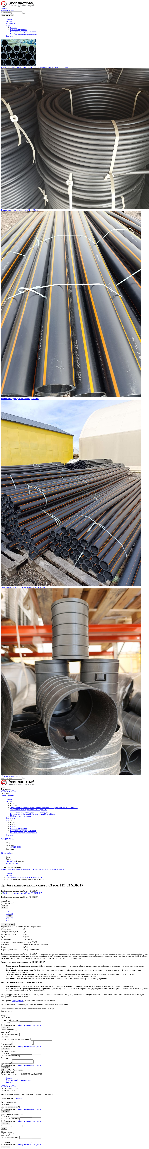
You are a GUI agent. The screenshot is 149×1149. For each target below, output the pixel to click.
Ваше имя (5, 1018)
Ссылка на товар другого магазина (15, 1039)
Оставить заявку (8, 924)
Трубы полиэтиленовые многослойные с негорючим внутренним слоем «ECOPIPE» (34, 67)
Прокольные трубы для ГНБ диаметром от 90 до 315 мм (23, 587)
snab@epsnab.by (12, 863)
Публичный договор (18, 30)
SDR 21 (9, 920)
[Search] (4, 787)
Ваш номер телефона (10, 1034)
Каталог (9, 21)
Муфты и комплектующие (11, 776)
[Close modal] (16, 1030)
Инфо (8, 26)
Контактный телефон (10, 1020)
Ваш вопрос (6, 1142)
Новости (13, 28)
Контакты (9, 36)
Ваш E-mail (5, 1023)
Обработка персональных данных (23, 34)
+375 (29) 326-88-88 (8, 791)
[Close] (10, 789)
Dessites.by (19, 1098)
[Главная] (21, 785)
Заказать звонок (7, 15)
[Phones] (2, 787)
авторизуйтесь (17, 1001)
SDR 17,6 (9, 918)
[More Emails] (12, 853)
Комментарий (6, 1044)
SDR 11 (9, 912)
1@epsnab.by (11, 861)
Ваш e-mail (5, 1037)
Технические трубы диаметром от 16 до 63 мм (19, 210)
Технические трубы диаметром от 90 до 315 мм (20, 399)
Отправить (5, 1027)
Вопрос (4, 1016)
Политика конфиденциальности (23, 32)
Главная (9, 19)
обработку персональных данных (28, 1025)
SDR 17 (9, 916)
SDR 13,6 (9, 914)
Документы (10, 23)
